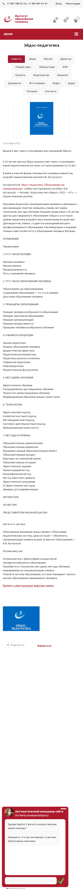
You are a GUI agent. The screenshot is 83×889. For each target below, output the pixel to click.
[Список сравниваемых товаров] (55, 22)
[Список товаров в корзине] (77, 22)
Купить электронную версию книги (28, 585)
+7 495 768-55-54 (16, 3)
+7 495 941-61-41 (37, 3)
